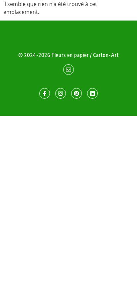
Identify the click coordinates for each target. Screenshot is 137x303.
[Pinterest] (76, 93)
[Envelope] (68, 69)
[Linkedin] (92, 93)
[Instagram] (60, 93)
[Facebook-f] (44, 93)
